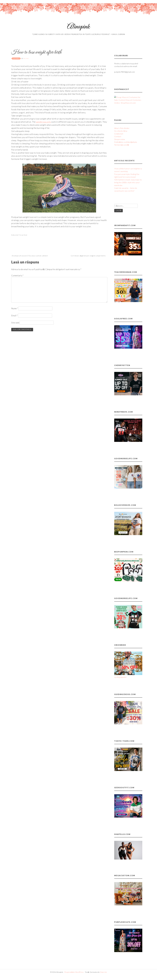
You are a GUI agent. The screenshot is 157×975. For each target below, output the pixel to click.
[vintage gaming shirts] (128, 441)
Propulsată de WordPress (74, 972)
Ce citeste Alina (120, 131)
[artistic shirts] (128, 348)
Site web (15, 322)
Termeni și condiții (121, 145)
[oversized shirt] (128, 534)
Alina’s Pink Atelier (121, 128)
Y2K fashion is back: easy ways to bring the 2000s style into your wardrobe (128, 182)
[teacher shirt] (128, 301)
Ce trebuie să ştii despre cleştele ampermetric (88, 256)
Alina (26, 58)
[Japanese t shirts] (128, 770)
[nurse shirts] (128, 488)
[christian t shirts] (128, 723)
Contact (117, 136)
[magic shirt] (128, 951)
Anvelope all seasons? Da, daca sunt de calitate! (30, 256)
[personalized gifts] (128, 905)
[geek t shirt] (128, 817)
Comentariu (17, 275)
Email (14, 315)
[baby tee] (128, 394)
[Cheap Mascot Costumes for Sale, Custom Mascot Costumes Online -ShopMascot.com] (128, 103)
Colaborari (118, 134)
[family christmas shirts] (128, 581)
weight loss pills (43, 122)
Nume (14, 308)
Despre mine (119, 139)
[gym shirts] (128, 255)
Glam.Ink (103, 972)
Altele (24, 235)
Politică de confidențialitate (125, 142)
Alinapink (78, 26)
